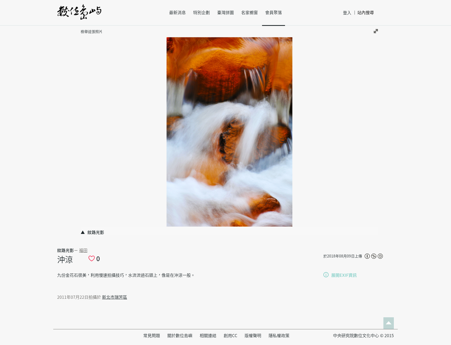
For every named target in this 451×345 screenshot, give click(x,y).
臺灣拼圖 (225, 12)
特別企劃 (201, 12)
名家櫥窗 (249, 12)
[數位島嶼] (79, 15)
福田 (83, 250)
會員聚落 (273, 12)
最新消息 (177, 12)
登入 (347, 13)
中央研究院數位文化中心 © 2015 (363, 336)
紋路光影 (65, 250)
